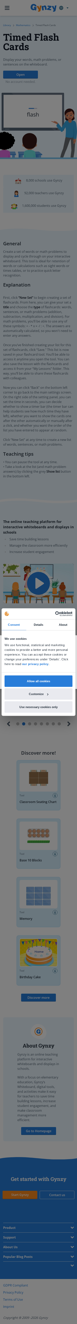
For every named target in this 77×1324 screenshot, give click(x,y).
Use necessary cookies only (38, 706)
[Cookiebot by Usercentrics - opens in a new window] (55, 613)
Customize (36, 694)
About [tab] (63, 624)
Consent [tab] (14, 624)
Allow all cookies (38, 681)
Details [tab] (38, 624)
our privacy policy (35, 663)
